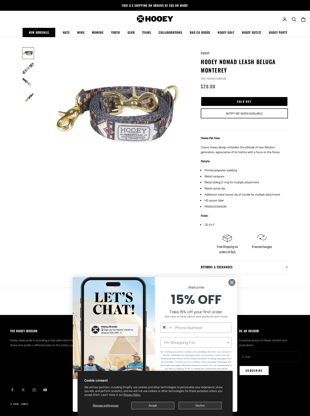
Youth (115, 32)
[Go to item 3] (28, 83)
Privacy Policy (132, 394)
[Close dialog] (232, 282)
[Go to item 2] (28, 68)
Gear (131, 32)
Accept (153, 405)
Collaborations (170, 32)
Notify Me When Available (244, 113)
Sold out (244, 101)
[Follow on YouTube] (45, 390)
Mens (80, 32)
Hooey (205, 53)
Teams (146, 32)
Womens (97, 32)
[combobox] (167, 328)
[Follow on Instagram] (34, 390)
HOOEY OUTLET (251, 32)
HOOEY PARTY (278, 32)
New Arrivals (39, 32)
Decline (200, 405)
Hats (66, 32)
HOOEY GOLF (226, 32)
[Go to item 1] (28, 53)
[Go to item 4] (28, 99)
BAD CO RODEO (200, 32)
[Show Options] (228, 342)
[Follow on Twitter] (23, 390)
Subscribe (254, 370)
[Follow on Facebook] (12, 390)
